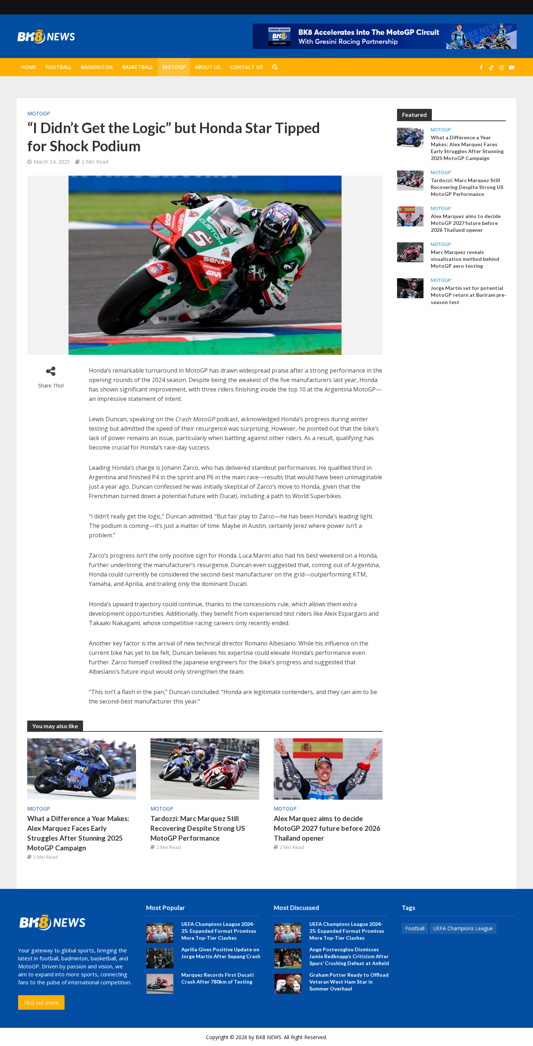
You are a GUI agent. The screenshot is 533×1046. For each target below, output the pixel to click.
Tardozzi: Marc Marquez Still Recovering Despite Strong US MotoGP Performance (197, 828)
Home (28, 66)
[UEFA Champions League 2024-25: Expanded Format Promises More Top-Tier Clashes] (159, 932)
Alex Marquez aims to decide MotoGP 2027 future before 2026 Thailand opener (327, 828)
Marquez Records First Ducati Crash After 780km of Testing (217, 978)
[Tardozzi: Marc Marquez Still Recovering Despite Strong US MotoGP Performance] (204, 768)
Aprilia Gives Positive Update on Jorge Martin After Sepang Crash (220, 952)
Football (58, 66)
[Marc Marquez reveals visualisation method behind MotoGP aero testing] (410, 251)
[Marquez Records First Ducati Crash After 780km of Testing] (159, 983)
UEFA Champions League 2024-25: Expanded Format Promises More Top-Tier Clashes (218, 931)
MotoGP (173, 66)
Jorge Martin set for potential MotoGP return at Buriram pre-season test (469, 295)
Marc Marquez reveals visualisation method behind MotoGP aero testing (465, 259)
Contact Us (246, 66)
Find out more (41, 1002)
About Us (207, 66)
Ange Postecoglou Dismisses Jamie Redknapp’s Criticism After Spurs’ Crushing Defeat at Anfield (349, 956)
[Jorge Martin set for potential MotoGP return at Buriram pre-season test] (410, 287)
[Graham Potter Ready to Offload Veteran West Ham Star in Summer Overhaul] (287, 983)
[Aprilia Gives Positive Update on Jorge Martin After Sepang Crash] (159, 957)
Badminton (97, 66)
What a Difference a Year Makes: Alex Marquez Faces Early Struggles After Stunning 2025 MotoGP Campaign (78, 833)
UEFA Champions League (463, 928)
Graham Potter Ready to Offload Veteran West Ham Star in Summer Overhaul (349, 982)
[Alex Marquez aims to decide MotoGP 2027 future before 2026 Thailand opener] (328, 768)
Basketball (137, 66)
